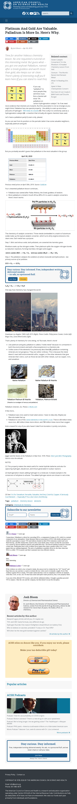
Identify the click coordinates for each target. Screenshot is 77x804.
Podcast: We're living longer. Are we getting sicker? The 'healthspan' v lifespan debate (36, 722)
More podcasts (62, 732)
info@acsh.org (15, 784)
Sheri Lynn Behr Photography (61, 456)
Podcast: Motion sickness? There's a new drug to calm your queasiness (33, 719)
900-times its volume (31, 111)
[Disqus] (38, 555)
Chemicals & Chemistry (22, 505)
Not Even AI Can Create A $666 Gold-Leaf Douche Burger (60, 94)
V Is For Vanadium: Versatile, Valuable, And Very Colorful (31, 494)
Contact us (21, 774)
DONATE (38, 658)
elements (37, 501)
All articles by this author (58, 634)
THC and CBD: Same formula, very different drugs (25, 622)
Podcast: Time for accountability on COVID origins (25, 716)
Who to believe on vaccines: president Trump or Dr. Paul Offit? (30, 628)
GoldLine (43, 184)
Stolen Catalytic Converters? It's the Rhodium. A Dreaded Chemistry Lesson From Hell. (60, 65)
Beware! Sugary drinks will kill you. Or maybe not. (25, 619)
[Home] (28, 5)
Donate (23, 279)
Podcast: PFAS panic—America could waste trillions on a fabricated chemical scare (37, 726)
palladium (14, 501)
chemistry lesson (26, 501)
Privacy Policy (10, 774)
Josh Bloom (17, 48)
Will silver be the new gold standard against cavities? (26, 631)
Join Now (12, 279)
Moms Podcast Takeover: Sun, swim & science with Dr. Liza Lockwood (33, 729)
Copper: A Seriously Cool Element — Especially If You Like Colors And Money (36, 495)
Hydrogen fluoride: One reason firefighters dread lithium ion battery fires (34, 625)
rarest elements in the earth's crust (39, 420)
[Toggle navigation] (6, 21)
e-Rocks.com (32, 407)
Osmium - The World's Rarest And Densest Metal (59, 75)
